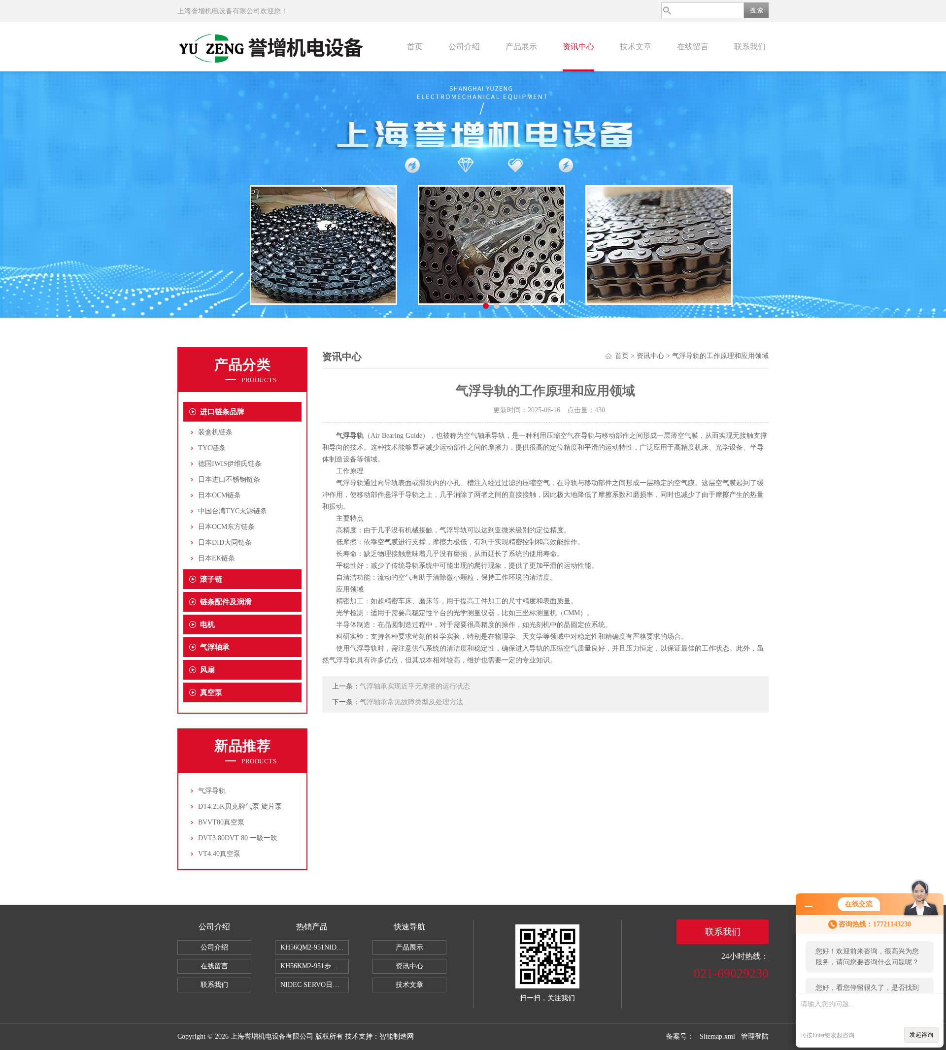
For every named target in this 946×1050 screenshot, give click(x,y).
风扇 (207, 670)
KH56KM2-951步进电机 (314, 966)
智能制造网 (396, 1036)
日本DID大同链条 (225, 542)
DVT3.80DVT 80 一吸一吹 (237, 838)
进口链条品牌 (222, 412)
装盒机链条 (215, 432)
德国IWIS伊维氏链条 (230, 463)
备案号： (680, 1036)
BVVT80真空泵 (221, 822)
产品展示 (521, 46)
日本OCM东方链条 (226, 526)
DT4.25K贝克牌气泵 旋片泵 (240, 806)
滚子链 (211, 579)
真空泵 (211, 692)
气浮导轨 (212, 790)
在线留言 (693, 46)
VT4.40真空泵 (219, 853)
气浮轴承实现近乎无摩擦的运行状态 (415, 686)
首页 (415, 46)
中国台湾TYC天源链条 (232, 511)
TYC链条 (212, 448)
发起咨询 (921, 1034)
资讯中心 (578, 46)
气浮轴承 (215, 647)
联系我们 (750, 46)
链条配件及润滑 (226, 602)
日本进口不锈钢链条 (229, 479)
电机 (207, 624)
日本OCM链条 (219, 495)
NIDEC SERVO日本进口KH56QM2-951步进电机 (314, 984)
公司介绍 (464, 46)
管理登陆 (755, 1036)
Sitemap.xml (717, 1036)
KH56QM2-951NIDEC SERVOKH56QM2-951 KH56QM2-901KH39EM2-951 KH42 (314, 947)
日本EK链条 (216, 558)
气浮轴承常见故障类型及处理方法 (411, 702)
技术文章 (635, 46)
